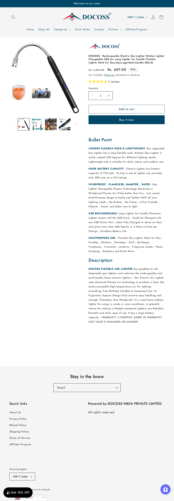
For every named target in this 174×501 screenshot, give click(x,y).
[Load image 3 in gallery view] (51, 124)
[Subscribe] (116, 387)
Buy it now (126, 120)
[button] (13, 17)
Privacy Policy (18, 419)
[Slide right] (75, 124)
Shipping (109, 75)
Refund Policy (18, 425)
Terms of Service (19, 438)
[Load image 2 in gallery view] (37, 124)
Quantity (93, 88)
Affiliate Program (20, 444)
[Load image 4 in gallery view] (64, 124)
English (26, 497)
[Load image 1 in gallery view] (24, 124)
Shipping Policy (19, 431)
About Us (15, 412)
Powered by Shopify (39, 489)
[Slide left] (13, 124)
